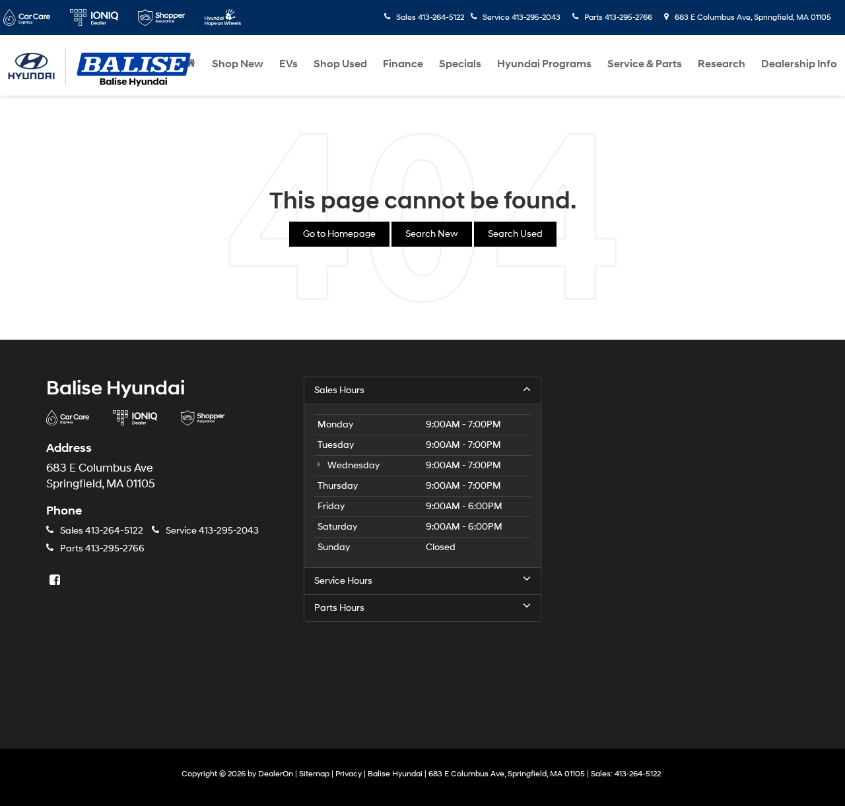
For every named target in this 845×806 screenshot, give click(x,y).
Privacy (348, 774)
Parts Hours (339, 607)
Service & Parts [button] (644, 64)
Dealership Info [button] (799, 64)
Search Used (515, 233)
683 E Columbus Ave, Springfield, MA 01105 (752, 17)
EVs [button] (288, 64)
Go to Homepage (339, 233)
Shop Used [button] (340, 64)
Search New (431, 233)
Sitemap (314, 774)
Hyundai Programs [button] (544, 64)
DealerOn (275, 774)
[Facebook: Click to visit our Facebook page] (56, 580)
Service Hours (343, 580)
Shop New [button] (237, 64)
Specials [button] (460, 64)
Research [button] (721, 64)
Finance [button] (403, 64)
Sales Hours (339, 390)
